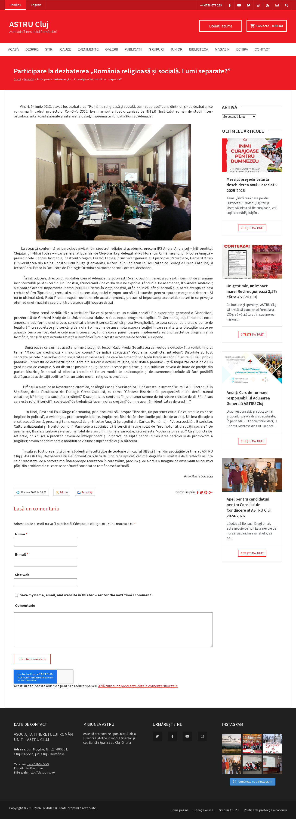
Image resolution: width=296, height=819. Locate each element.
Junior (176, 49)
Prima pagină (179, 810)
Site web (22, 574)
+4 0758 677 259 (211, 5)
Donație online (203, 810)
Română (15, 5)
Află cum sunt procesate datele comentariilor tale (138, 686)
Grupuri (156, 49)
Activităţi (29, 79)
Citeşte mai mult (252, 228)
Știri (49, 49)
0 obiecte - (269, 26)
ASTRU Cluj (29, 24)
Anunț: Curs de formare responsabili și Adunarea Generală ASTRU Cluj (248, 398)
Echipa (242, 49)
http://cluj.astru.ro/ (42, 772)
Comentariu (25, 605)
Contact (262, 49)
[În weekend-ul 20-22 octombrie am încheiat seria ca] (252, 764)
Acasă (13, 49)
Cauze (65, 49)
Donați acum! (220, 26)
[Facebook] (229, 5)
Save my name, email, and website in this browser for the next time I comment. (86, 595)
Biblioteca (198, 49)
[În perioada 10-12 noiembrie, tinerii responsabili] (231, 764)
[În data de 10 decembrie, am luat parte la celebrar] (252, 743)
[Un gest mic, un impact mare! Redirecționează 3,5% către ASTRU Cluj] (252, 262)
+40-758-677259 (38, 764)
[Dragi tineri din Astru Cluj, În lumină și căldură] (272, 743)
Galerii (111, 49)
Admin (64, 492)
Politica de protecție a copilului (265, 810)
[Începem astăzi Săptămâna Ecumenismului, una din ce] (231, 743)
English (36, 5)
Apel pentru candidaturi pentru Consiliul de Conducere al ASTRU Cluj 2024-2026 (249, 507)
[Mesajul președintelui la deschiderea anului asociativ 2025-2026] (252, 155)
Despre (31, 49)
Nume (20, 534)
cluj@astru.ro (34, 768)
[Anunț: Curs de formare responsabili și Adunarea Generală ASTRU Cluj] (252, 368)
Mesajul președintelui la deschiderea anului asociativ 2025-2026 (252, 185)
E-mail (20, 554)
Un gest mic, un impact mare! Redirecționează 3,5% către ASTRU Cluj (252, 291)
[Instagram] (258, 5)
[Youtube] (239, 5)
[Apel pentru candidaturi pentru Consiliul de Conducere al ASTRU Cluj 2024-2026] (252, 475)
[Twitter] (248, 5)
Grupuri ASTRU (229, 810)
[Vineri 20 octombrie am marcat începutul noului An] (272, 764)
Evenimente (88, 49)
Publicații (133, 49)
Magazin (222, 49)
